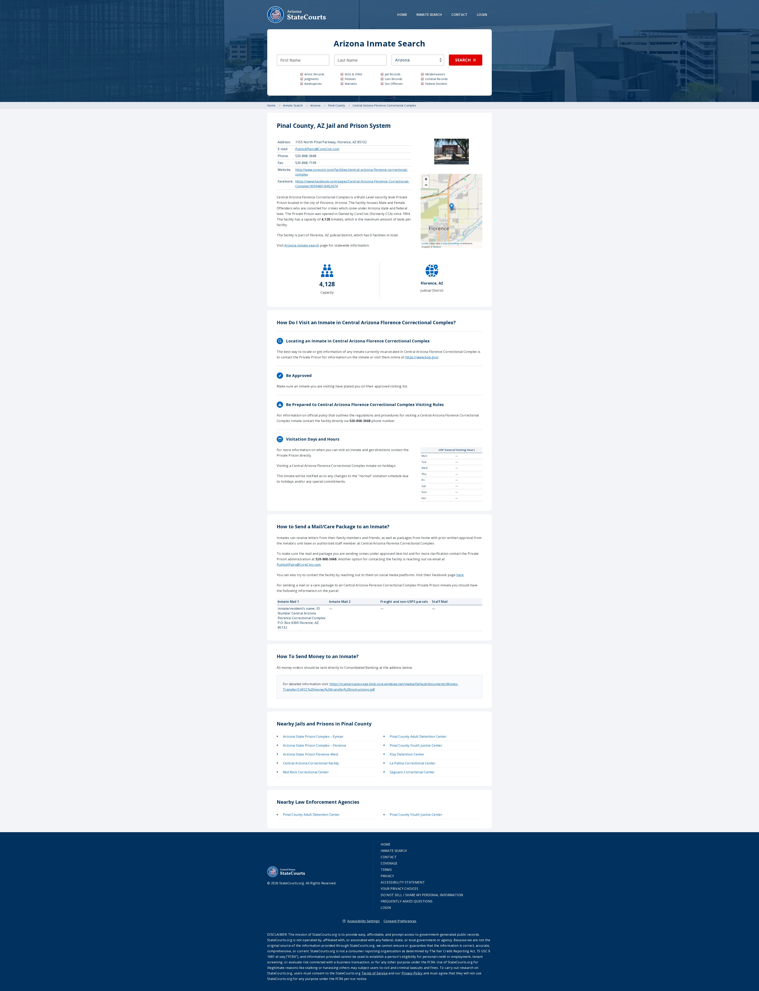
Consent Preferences (400, 921)
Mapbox (437, 246)
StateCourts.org (296, 14)
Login (482, 14)
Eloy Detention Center (407, 754)
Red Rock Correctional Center (306, 772)
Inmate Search (429, 14)
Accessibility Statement (403, 882)
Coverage (389, 863)
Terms (386, 870)
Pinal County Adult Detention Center (418, 736)
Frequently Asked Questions (406, 901)
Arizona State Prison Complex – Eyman (313, 736)
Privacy (387, 876)
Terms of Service (375, 973)
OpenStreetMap (451, 243)
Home (402, 14)
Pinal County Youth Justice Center (416, 745)
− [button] (426, 185)
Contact (459, 14)
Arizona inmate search (301, 245)
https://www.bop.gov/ (422, 357)
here (460, 575)
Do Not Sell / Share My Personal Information (422, 895)
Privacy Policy (412, 973)
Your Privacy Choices (399, 888)
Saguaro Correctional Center (412, 772)
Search (463, 60)
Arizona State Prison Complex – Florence (314, 745)
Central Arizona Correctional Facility (311, 763)
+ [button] (426, 179)
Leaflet (425, 243)
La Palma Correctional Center (412, 763)
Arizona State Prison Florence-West (310, 754)
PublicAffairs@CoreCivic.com (317, 149)
